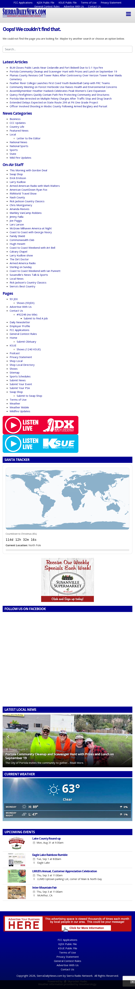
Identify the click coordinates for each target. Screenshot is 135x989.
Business (15, 119)
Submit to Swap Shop (29, 395)
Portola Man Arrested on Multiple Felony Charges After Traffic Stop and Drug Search (61, 98)
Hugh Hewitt (17, 243)
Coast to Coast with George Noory (31, 232)
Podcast (15, 353)
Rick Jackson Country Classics (27, 201)
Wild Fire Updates (20, 157)
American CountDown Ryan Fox (28, 189)
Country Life (17, 126)
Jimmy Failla (16, 216)
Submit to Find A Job (36, 318)
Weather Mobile (19, 407)
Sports (14, 150)
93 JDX (14, 299)
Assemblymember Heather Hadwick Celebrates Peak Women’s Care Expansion (58, 90)
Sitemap (15, 372)
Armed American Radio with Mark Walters (35, 185)
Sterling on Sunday (21, 267)
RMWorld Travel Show (23, 193)
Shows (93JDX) (25, 303)
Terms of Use (89, 2)
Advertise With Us (74, 6)
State (13, 153)
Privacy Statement (111, 2)
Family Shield (17, 236)
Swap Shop (16, 174)
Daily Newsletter (20, 322)
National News (18, 142)
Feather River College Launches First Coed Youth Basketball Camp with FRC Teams (60, 83)
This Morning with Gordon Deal (28, 170)
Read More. (77, 762)
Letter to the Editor (29, 138)
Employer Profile (20, 326)
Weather (15, 403)
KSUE (13, 345)
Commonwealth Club (22, 240)
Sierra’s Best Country (22, 286)
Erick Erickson (18, 178)
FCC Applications (23, 2)
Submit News (18, 380)
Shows (14, 368)
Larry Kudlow (18, 182)
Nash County (17, 197)
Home (13, 337)
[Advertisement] (67, 580)
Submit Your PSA (20, 388)
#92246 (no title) (27, 314)
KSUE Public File (68, 2)
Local (13, 134)
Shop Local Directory (22, 364)
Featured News (19, 130)
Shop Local (16, 361)
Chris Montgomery (21, 205)
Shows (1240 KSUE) (29, 349)
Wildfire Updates (20, 411)
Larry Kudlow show (21, 255)
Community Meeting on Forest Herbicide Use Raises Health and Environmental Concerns (63, 87)
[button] (128, 14)
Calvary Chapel (18, 251)
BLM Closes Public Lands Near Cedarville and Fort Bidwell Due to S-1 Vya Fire (56, 67)
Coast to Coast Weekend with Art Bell (32, 247)
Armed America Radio (23, 263)
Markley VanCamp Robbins (26, 213)
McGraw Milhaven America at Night (31, 228)
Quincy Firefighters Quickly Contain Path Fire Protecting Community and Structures (59, 94)
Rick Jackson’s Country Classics (28, 282)
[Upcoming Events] (17, 843)
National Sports (19, 146)
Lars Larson (17, 224)
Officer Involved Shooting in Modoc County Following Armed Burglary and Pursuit (58, 106)
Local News (17, 278)
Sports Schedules (20, 376)
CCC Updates (18, 123)
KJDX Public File (45, 2)
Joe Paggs (16, 220)
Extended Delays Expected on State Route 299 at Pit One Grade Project (54, 102)
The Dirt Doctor (19, 259)
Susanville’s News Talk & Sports (29, 274)
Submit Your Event (21, 384)
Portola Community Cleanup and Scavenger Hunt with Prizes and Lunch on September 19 (63, 71)
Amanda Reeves (19, 209)
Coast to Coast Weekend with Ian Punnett (35, 271)
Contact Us (94, 6)
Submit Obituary (26, 341)
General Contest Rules (47, 6)
